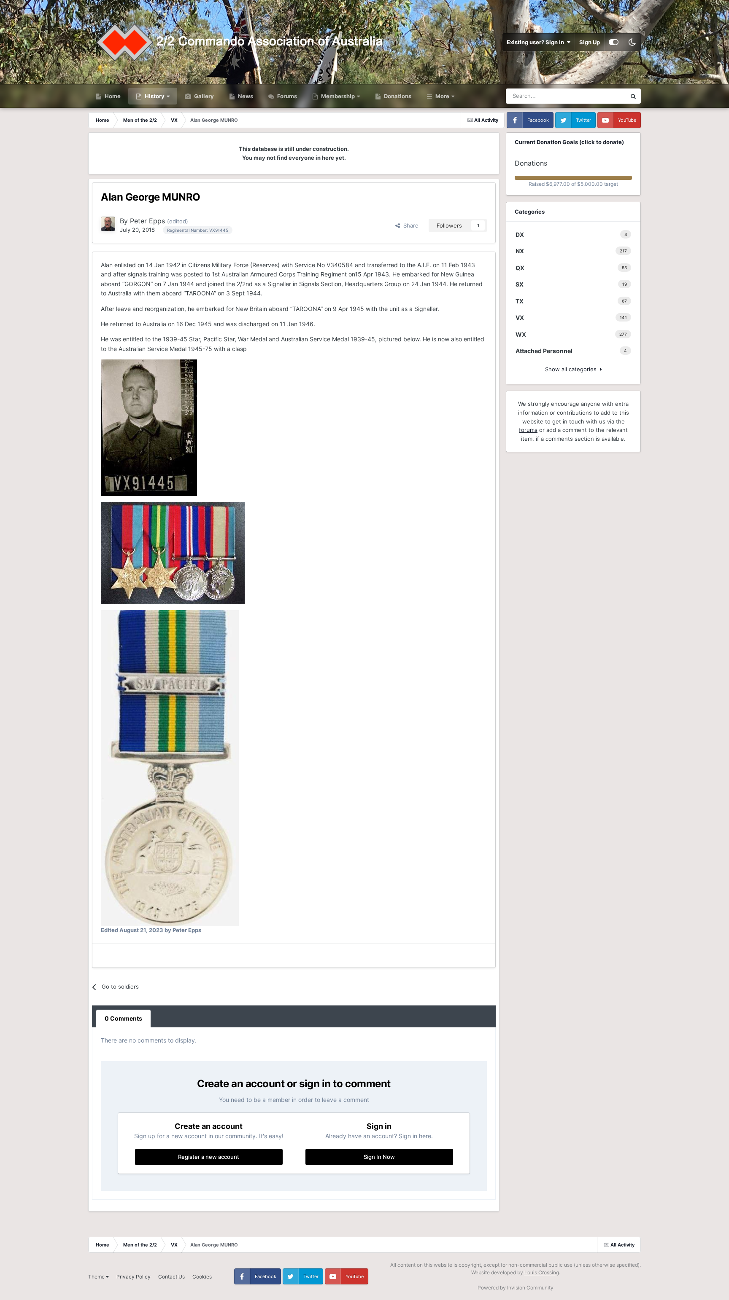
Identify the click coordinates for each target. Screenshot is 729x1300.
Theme (97, 1276)
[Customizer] (614, 42)
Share (409, 225)
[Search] (633, 96)
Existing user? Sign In (537, 42)
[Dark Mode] (632, 42)
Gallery (203, 96)
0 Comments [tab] (123, 1018)
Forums (286, 96)
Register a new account (208, 1156)
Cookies (202, 1276)
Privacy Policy (133, 1276)
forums (528, 429)
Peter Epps (147, 221)
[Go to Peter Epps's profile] (108, 224)
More (442, 96)
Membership (338, 96)
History (154, 96)
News (245, 96)
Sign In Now (379, 1156)
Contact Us (171, 1276)
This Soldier (600, 96)
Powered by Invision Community (516, 1287)
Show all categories (572, 369)
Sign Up (589, 42)
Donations (397, 96)
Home (112, 96)
